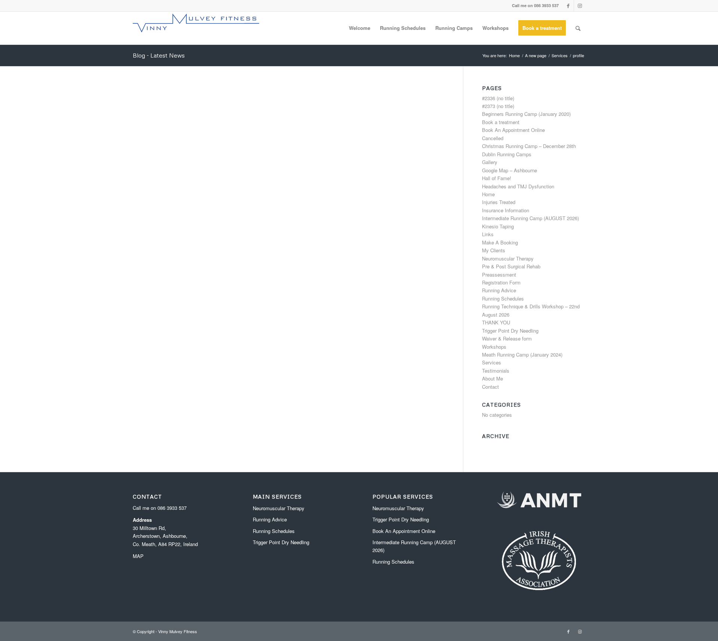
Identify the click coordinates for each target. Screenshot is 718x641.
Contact (490, 386)
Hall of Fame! (496, 178)
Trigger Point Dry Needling (510, 330)
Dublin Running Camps (506, 154)
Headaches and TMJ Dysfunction (518, 186)
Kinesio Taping (498, 226)
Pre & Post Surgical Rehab (511, 266)
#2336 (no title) (498, 98)
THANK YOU (496, 322)
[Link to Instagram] (579, 5)
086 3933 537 (172, 507)
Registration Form (501, 282)
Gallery (489, 162)
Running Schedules (503, 298)
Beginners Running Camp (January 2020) (526, 113)
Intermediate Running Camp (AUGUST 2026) (530, 218)
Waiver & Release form (507, 338)
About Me (492, 378)
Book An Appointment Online (513, 129)
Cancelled (492, 138)
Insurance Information (505, 210)
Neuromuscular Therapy (508, 258)
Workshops (494, 346)
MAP (138, 556)
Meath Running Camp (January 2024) (522, 354)
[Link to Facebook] (568, 5)
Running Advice (499, 290)
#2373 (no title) (498, 106)
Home (488, 194)
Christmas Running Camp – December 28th (529, 146)
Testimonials (495, 370)
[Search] (578, 28)
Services (491, 362)
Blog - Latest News (159, 55)
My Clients (493, 250)
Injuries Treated (498, 202)
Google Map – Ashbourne (509, 170)
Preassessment (499, 274)
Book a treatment (500, 122)
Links (488, 234)
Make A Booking (500, 242)
